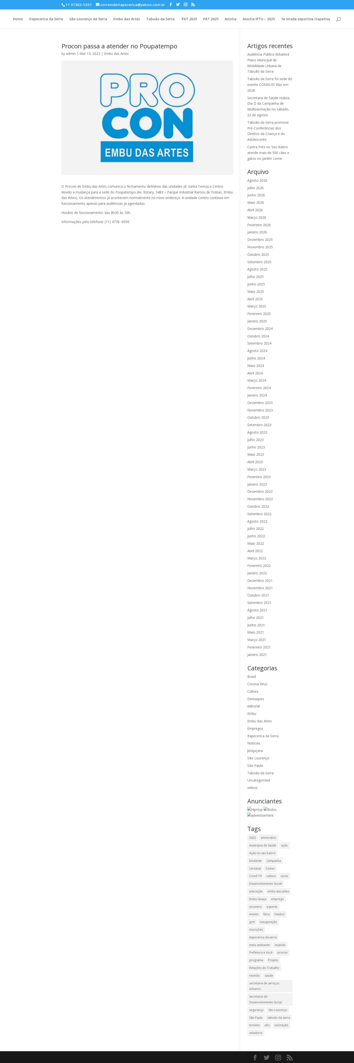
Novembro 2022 (260, 499)
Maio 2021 (255, 632)
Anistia (230, 19)
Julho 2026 (255, 188)
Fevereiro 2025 (259, 313)
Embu (251, 713)
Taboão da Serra (160, 19)
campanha (274, 861)
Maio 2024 (255, 365)
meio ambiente (259, 945)
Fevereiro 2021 (259, 647)
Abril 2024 (255, 373)
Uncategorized (258, 780)
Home (18, 19)
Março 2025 (256, 306)
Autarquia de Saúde (262, 845)
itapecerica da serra (263, 937)
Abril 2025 (255, 299)
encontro (255, 907)
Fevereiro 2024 (259, 387)
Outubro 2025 (258, 254)
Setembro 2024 (259, 343)
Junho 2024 (256, 358)
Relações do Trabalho (264, 968)
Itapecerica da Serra (46, 19)
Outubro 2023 (258, 417)
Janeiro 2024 (257, 395)
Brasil (251, 676)
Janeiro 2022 (257, 573)
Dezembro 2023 (260, 402)
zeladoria (255, 1033)
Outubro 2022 (258, 506)
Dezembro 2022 (260, 491)
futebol (279, 914)
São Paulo (255, 765)
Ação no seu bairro (262, 853)
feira (266, 914)
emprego (277, 899)
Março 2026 (256, 217)
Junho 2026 (256, 195)
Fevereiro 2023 (259, 476)
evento (254, 914)
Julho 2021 (255, 617)
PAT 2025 (189, 19)
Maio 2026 (255, 202)
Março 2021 (256, 639)
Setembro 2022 (259, 514)
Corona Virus (257, 684)
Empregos (255, 728)
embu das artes (278, 891)
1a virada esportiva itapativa (305, 19)
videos (252, 787)
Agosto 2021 (257, 610)
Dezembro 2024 (260, 328)
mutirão (280, 945)
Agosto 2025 (257, 269)
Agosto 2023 (257, 432)
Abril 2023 (255, 462)
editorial (253, 706)
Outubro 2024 (258, 336)
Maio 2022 (255, 543)
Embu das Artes (126, 19)
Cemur (270, 868)
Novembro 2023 (260, 410)
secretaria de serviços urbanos (264, 986)
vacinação (281, 1025)
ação (284, 845)
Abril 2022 (255, 551)
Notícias (253, 743)
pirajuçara (255, 750)
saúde (269, 975)
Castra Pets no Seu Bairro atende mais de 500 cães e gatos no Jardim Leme (268, 153)
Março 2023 (256, 469)
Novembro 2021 (260, 588)
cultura (271, 876)
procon (282, 952)
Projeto (273, 960)
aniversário (268, 838)
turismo (254, 1025)
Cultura (252, 691)
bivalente (255, 861)
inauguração (268, 922)
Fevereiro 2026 (259, 225)
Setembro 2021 (259, 602)
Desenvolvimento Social (265, 884)
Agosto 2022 (257, 521)
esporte (272, 907)
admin (71, 53)
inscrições (256, 930)
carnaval (255, 868)
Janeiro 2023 (257, 484)
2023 (252, 838)
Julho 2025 (255, 276)
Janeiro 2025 (257, 321)
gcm (252, 922)
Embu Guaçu (257, 899)
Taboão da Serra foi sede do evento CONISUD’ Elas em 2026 (269, 85)
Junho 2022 (256, 536)
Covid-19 (255, 876)
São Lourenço (258, 758)
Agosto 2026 (257, 180)
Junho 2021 (256, 625)
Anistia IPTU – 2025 (259, 19)
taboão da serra (279, 1018)
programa (256, 960)
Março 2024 (256, 380)
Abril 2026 (255, 210)
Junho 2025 (256, 284)
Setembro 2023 (259, 425)
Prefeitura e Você (261, 952)
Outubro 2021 (258, 595)
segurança (256, 1010)
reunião (254, 975)
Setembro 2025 (259, 262)
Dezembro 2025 (260, 239)
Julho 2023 (255, 439)
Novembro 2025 (260, 247)
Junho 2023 (256, 447)
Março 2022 (256, 558)
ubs (267, 1025)
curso (284, 876)
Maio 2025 (255, 291)
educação (256, 891)
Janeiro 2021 (257, 654)
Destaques (255, 699)
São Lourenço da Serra (88, 19)
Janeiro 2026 (257, 232)
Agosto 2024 (257, 350)
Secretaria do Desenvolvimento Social (265, 999)
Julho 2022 (255, 528)
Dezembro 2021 (260, 580)
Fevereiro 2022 (259, 565)
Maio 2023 (255, 454)
